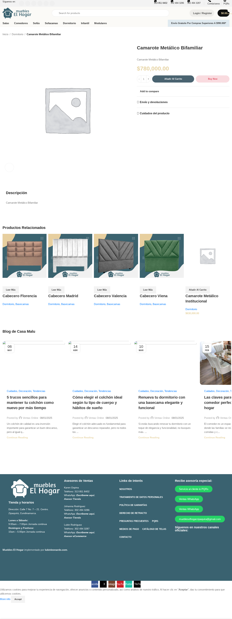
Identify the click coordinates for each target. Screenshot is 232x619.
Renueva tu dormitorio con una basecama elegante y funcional (161, 402)
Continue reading (17, 437)
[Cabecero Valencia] (116, 255)
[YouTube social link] (198, 539)
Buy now (212, 78)
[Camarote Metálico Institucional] (207, 255)
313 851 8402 (82, 491)
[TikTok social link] (211, 539)
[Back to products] (223, 34)
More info (5, 599)
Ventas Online (30, 417)
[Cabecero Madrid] (70, 255)
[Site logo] (17, 12)
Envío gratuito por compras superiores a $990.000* (198, 23)
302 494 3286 (82, 510)
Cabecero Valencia (110, 296)
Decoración (25, 391)
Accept (18, 599)
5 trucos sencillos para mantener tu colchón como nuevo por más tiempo (30, 402)
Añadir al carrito (173, 78)
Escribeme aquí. (85, 495)
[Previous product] (219, 34)
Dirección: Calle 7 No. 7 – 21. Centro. (28, 509)
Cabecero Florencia (20, 296)
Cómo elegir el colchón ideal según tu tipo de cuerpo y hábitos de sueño (97, 402)
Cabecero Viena (153, 296)
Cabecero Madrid (63, 296)
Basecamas (22, 304)
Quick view (7, 282)
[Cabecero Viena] (162, 255)
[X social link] (185, 539)
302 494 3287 (82, 528)
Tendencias (39, 391)
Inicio (5, 34)
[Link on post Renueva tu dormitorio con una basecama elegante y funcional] (165, 363)
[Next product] (227, 34)
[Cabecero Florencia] (25, 255)
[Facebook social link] (178, 539)
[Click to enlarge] (9, 167)
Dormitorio (17, 34)
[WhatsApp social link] (204, 539)
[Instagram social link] (191, 539)
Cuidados (12, 391)
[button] (197, 289)
